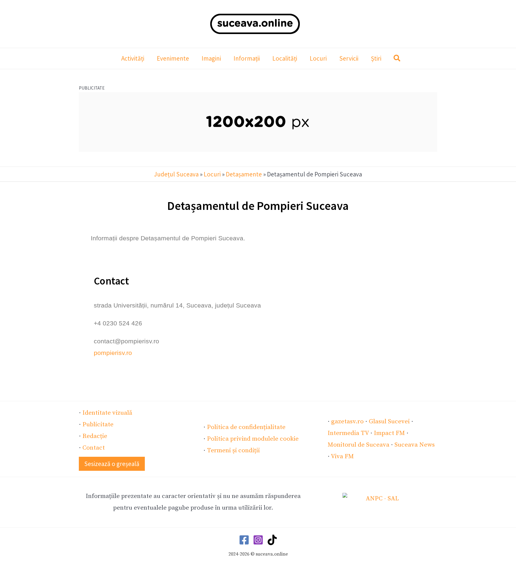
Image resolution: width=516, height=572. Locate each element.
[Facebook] (244, 540)
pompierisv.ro (113, 352)
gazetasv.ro (347, 421)
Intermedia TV (348, 433)
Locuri (212, 174)
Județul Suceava (176, 174)
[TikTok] (272, 540)
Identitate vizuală (107, 413)
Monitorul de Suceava (358, 445)
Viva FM (342, 456)
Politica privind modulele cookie (253, 439)
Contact (93, 448)
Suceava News (414, 445)
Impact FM (389, 433)
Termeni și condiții (233, 450)
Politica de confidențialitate (246, 427)
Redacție (94, 436)
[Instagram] (258, 540)
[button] (397, 59)
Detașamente (244, 174)
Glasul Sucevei (389, 421)
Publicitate (97, 424)
